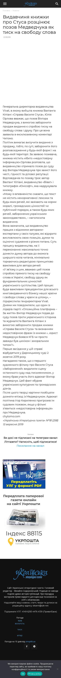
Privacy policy (34, 674)
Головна (6, 10)
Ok (23, 674)
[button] (4, 4)
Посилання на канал (30, 445)
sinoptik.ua (30, 641)
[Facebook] (27, 646)
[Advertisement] (30, 71)
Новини (16, 10)
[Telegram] (34, 646)
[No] (57, 669)
